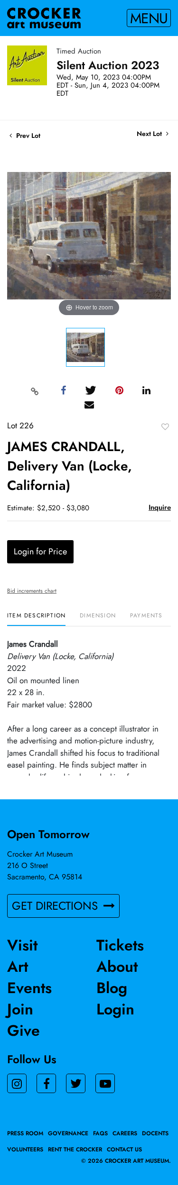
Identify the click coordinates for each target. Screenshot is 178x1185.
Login (115, 1009)
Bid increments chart (31, 591)
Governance (68, 1133)
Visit (22, 945)
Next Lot (150, 134)
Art (17, 966)
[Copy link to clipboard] (34, 391)
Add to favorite (165, 426)
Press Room (25, 1133)
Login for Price (40, 551)
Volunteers (25, 1149)
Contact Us (124, 1149)
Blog (111, 988)
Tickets (120, 945)
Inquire (160, 507)
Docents (155, 1133)
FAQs (100, 1133)
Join (20, 1009)
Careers (124, 1133)
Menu (149, 18)
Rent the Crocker (75, 1149)
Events (29, 988)
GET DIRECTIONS (56, 905)
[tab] (36, 619)
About (117, 966)
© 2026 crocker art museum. (126, 1161)
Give (23, 1030)
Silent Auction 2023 (107, 65)
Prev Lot (27, 135)
